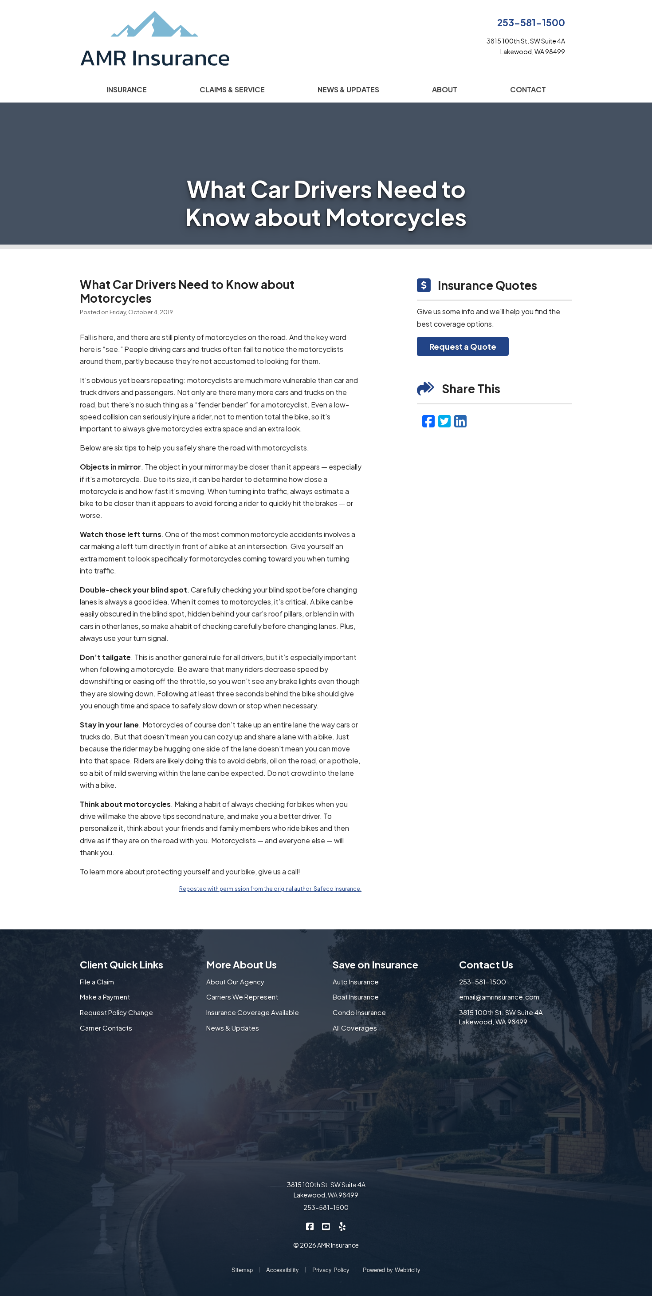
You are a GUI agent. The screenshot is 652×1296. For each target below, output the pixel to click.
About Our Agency (235, 981)
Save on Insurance (375, 964)
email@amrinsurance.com (499, 996)
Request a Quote (462, 346)
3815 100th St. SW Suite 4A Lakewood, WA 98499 (501, 1017)
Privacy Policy (331, 1269)
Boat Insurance (356, 996)
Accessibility (282, 1269)
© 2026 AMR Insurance (326, 1245)
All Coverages (355, 1027)
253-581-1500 (531, 22)
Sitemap (242, 1269)
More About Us (241, 964)
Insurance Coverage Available (252, 1012)
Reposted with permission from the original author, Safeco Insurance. (270, 888)
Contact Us (486, 964)
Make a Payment (105, 996)
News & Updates (232, 1027)
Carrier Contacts (106, 1027)
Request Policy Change (116, 1012)
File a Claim (97, 981)
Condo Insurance (359, 1012)
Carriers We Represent (242, 996)
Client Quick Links (121, 964)
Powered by (391, 1269)
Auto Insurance (356, 981)
